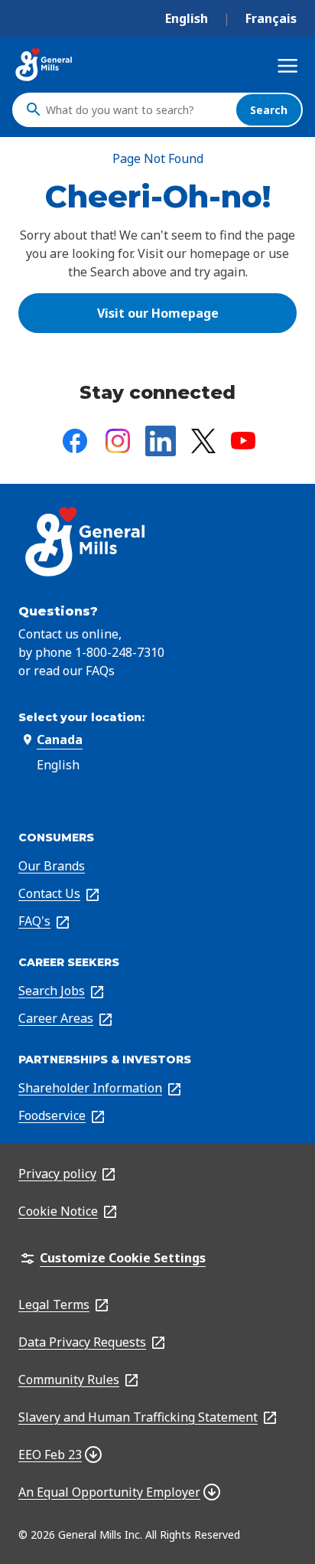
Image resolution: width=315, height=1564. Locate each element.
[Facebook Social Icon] (75, 441)
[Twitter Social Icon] (203, 441)
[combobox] (137, 109)
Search (268, 110)
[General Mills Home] (44, 64)
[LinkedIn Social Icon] (160, 441)
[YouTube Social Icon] (243, 440)
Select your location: (81, 717)
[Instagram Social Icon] (117, 441)
